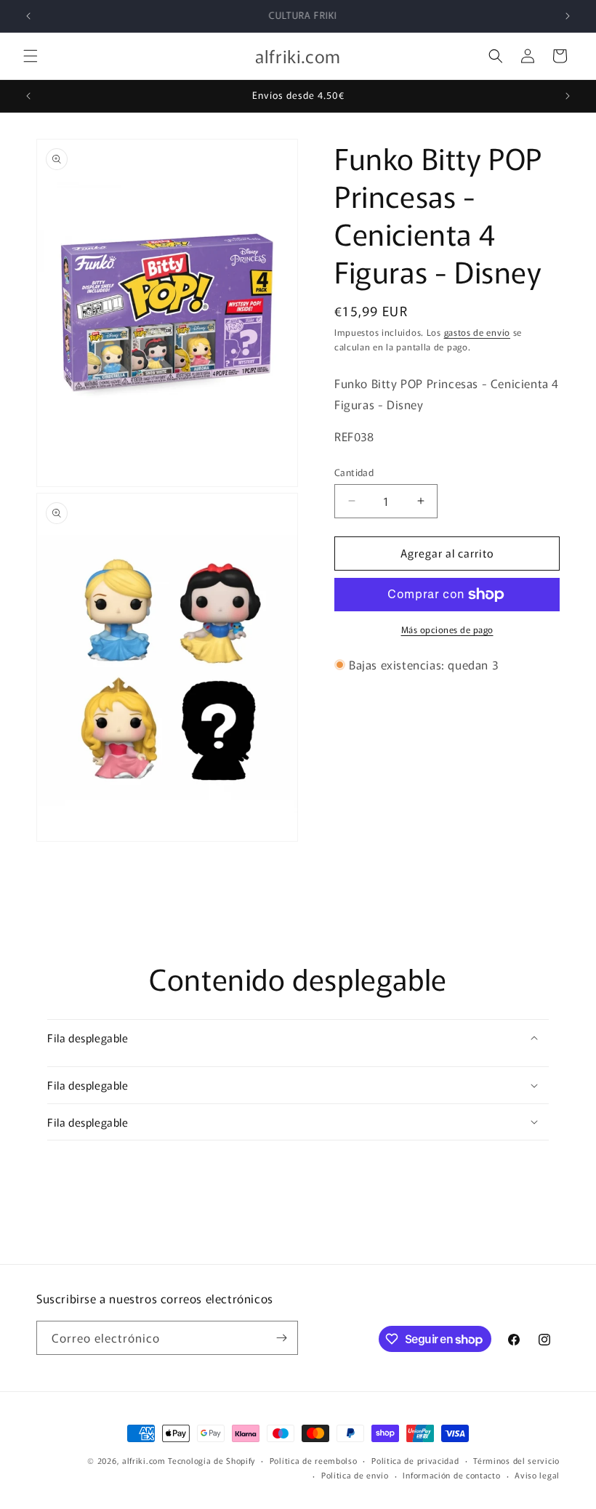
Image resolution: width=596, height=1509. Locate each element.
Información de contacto (451, 1475)
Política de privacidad (415, 1460)
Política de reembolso (314, 1460)
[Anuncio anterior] (28, 16)
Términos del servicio (516, 1460)
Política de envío (355, 1475)
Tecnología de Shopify (211, 1460)
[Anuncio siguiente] (568, 16)
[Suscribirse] (281, 1338)
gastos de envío (477, 332)
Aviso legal (537, 1475)
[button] (31, 56)
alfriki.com (144, 1460)
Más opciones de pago (447, 629)
